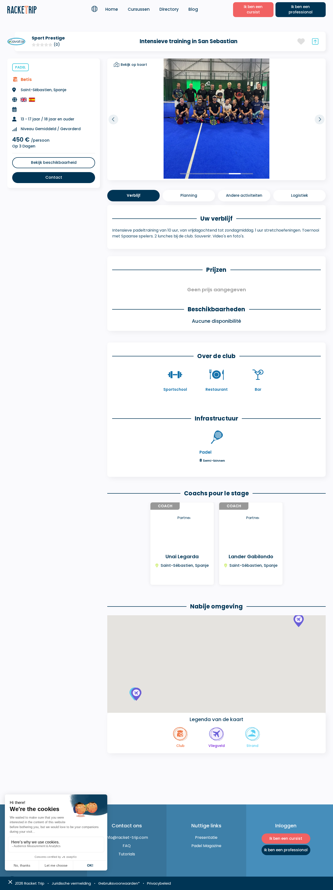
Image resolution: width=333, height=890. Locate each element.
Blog (193, 9)
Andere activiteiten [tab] (244, 195)
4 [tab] (222, 173)
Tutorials (126, 854)
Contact (53, 177)
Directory (169, 9)
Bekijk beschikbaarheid (54, 162)
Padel (20, 67)
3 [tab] (210, 173)
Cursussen (139, 9)
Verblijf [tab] (133, 195)
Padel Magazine (206, 846)
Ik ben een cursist (253, 9)
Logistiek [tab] (299, 195)
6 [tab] (247, 173)
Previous (113, 119)
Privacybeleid (159, 883)
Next (319, 119)
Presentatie (206, 837)
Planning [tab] (188, 195)
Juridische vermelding (71, 883)
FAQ (127, 846)
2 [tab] (198, 173)
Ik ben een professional (301, 9)
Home (111, 9)
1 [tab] (186, 173)
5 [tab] (235, 173)
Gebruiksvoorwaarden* (119, 883)
